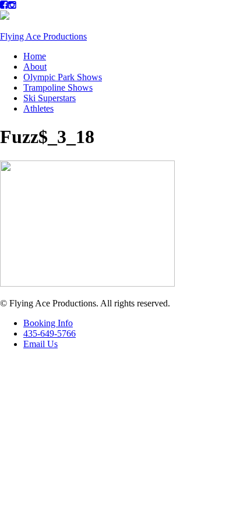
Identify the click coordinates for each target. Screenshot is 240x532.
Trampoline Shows (58, 87)
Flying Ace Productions (43, 36)
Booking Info (48, 323)
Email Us (40, 344)
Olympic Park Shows (62, 77)
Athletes (38, 108)
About (35, 67)
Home (34, 56)
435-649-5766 (49, 333)
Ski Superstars (49, 98)
